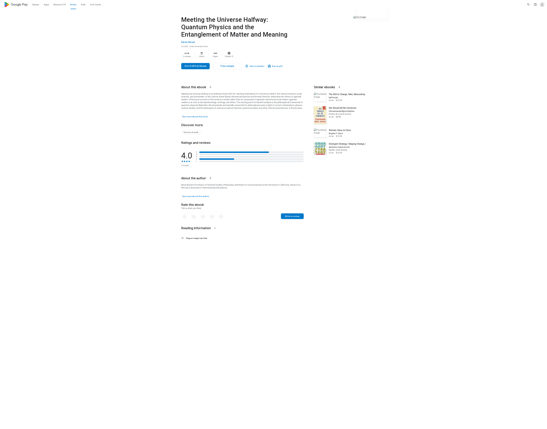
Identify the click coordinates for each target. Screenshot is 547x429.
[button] (227, 66)
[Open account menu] (542, 4)
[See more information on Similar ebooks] (339, 87)
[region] (238, 55)
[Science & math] (191, 132)
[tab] (35, 4)
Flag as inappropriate (194, 238)
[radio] (184, 216)
